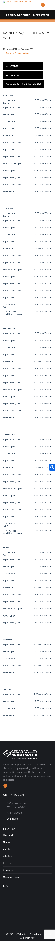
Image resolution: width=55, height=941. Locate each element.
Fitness (6, 842)
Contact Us (12, 818)
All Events (12, 65)
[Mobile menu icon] (50, 5)
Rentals (7, 863)
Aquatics (7, 849)
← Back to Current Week (16, 53)
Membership (9, 835)
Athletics (7, 856)
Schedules (8, 870)
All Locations (13, 75)
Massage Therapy (11, 877)
